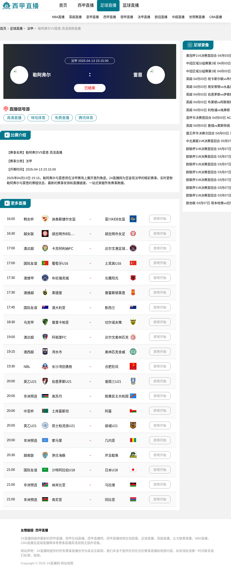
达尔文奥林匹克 (117, 337)
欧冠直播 (161, 17)
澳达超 (29, 248)
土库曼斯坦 (60, 411)
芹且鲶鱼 (111, 455)
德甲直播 (126, 17)
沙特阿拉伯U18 (63, 470)
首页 (63, 5)
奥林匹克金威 (115, 352)
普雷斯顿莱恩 (115, 293)
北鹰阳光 (111, 278)
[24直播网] (20, 10)
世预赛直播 (197, 17)
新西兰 (110, 308)
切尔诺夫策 (113, 322)
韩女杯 (29, 219)
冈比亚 (110, 500)
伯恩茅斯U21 (62, 381)
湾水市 (57, 352)
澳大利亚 (58, 308)
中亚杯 (29, 411)
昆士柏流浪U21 (63, 426)
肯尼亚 (57, 500)
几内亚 (110, 440)
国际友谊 (30, 263)
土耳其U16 (113, 263)
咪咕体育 (38, 118)
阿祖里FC (59, 337)
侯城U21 (111, 426)
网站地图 (67, 563)
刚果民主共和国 (117, 396)
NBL (27, 367)
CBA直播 (215, 17)
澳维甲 (29, 278)
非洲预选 (30, 396)
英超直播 (75, 17)
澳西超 (29, 352)
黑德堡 (57, 293)
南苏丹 (57, 396)
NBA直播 (58, 17)
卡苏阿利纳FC (62, 248)
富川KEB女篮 (115, 219)
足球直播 (108, 5)
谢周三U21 (113, 381)
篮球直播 (131, 5)
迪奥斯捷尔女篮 (64, 219)
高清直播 (14, 118)
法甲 (30, 28)
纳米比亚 (58, 485)
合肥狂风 (111, 367)
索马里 (57, 440)
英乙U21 (30, 381)
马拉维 (110, 485)
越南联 (29, 455)
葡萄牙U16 (60, 263)
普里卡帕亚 (60, 322)
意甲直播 (92, 17)
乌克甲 (29, 322)
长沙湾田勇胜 (62, 367)
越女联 (29, 234)
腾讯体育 (86, 118)
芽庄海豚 (58, 455)
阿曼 (108, 411)
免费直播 (62, 118)
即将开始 (160, 218)
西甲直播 (86, 5)
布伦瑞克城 (60, 278)
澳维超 (29, 293)
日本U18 (111, 470)
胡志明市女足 (115, 234)
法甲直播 (144, 17)
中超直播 (178, 17)
